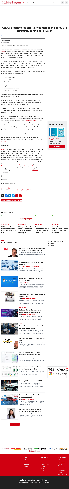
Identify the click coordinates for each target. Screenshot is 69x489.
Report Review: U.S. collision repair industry (31, 263)
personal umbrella (24, 164)
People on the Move (23, 246)
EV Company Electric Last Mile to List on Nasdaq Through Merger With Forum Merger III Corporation (25, 230)
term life (31, 166)
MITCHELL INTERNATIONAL (28, 314)
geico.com (35, 170)
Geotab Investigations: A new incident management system (29, 353)
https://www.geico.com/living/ (22, 190)
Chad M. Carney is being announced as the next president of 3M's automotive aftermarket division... (32, 253)
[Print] (2, 195)
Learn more (57, 146)
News (20, 323)
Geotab (24, 357)
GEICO (3, 51)
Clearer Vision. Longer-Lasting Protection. (55, 142)
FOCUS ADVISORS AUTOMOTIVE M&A (31, 266)
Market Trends (22, 260)
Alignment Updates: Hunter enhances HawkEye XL (32, 295)
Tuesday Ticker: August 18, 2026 (30, 381)
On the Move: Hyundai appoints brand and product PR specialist (30, 410)
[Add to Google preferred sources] (20, 195)
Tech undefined (5, 40)
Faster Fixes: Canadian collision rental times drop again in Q (30, 368)
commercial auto (12, 164)
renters (11, 166)
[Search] (62, 2)
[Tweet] (13, 195)
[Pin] (16, 195)
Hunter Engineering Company (29, 298)
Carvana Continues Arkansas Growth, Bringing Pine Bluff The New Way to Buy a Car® (60, 229)
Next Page (15, 424)
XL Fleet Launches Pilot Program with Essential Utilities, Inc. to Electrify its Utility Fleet (42, 229)
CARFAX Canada (26, 282)
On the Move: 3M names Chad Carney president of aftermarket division (32, 249)
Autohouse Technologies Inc (29, 399)
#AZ (22, 49)
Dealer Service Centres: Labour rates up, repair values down (31, 327)
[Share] (6, 195)
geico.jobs (4, 141)
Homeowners (5, 166)
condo (15, 166)
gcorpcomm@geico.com (8, 188)
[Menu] (66, 2)
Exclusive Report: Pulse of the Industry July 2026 (29, 396)
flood (19, 166)
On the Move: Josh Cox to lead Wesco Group (32, 339)
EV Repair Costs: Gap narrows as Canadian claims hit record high (30, 311)
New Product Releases (24, 292)
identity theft (24, 166)
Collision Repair (5, 224)
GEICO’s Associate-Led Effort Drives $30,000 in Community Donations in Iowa (8, 229)
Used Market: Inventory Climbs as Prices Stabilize (30, 279)
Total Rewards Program (32, 120)
